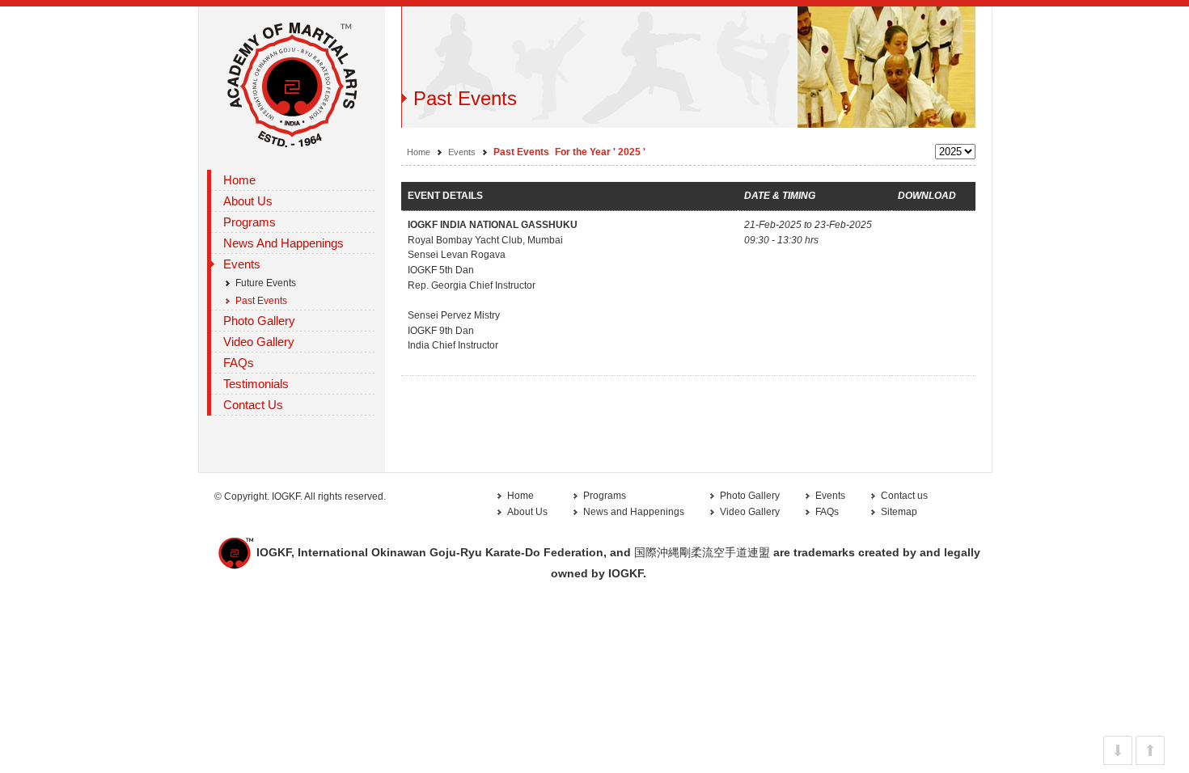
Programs (604, 495)
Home (239, 180)
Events (462, 152)
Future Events (265, 283)
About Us (527, 511)
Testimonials (256, 384)
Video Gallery (750, 511)
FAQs (238, 363)
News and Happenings (283, 243)
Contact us (904, 495)
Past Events (261, 300)
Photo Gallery (259, 320)
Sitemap (899, 511)
